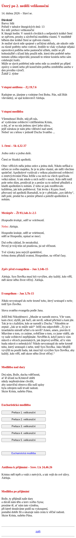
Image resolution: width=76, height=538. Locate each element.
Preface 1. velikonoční (24, 412)
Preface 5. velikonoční (24, 440)
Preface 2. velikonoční (24, 419)
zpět (38, 531)
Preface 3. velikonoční (24, 426)
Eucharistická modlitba (23, 453)
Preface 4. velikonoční (24, 433)
